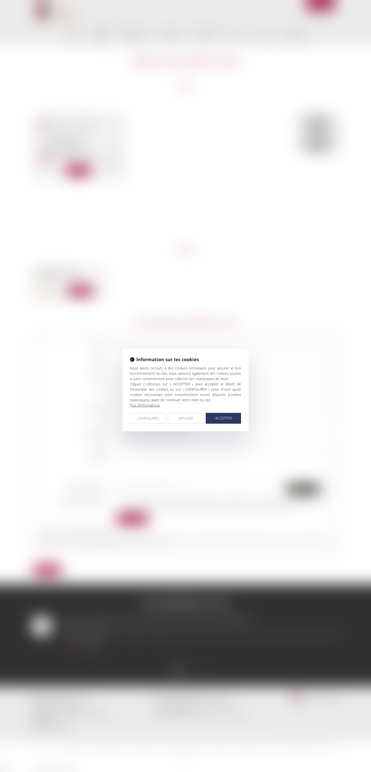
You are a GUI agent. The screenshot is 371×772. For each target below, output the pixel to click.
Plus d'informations (145, 405)
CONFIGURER (147, 418)
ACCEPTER (223, 418)
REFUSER (185, 418)
